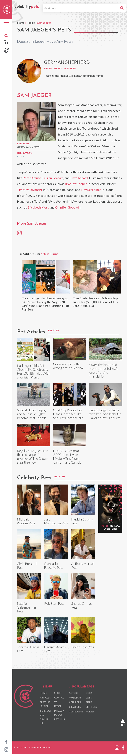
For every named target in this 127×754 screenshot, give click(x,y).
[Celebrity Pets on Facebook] (6, 741)
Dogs (89, 693)
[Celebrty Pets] (26, 5)
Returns (59, 719)
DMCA (57, 706)
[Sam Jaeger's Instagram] (19, 232)
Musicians (75, 697)
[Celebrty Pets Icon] (6, 9)
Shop (57, 693)
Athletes (75, 702)
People (31, 22)
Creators (75, 706)
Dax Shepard (79, 178)
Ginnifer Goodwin (68, 207)
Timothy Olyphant (29, 189)
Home (20, 22)
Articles (45, 697)
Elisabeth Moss (38, 207)
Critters (91, 706)
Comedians (76, 711)
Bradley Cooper (76, 184)
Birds (89, 702)
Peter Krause (32, 178)
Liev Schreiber (91, 189)
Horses (90, 711)
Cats (89, 697)
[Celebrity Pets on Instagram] (6, 749)
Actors (20, 156)
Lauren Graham (52, 178)
